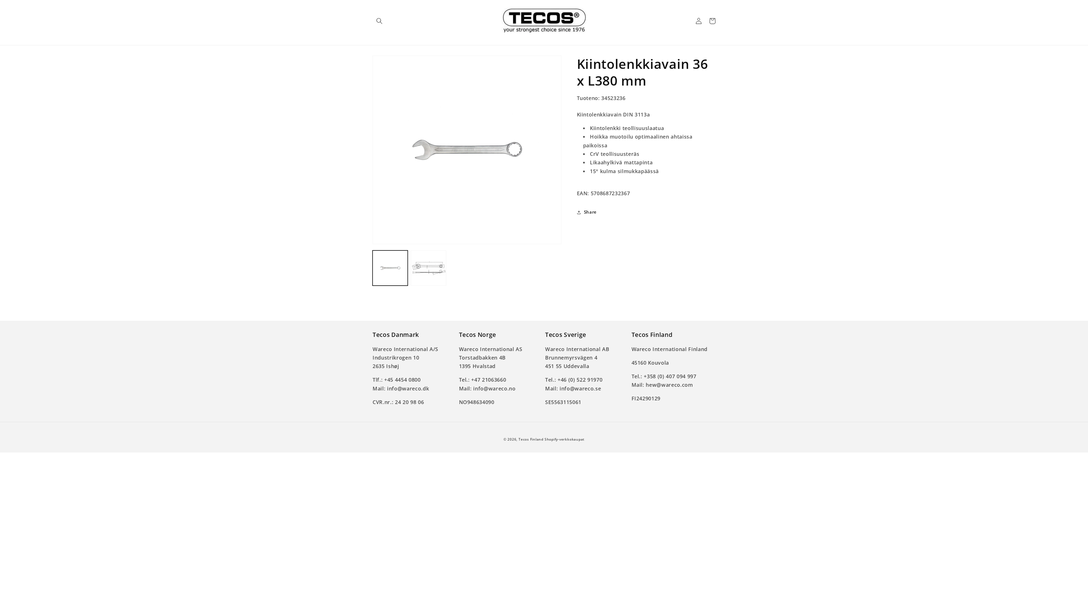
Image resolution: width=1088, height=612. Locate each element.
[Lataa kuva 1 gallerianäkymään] (390, 268)
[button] (379, 21)
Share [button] (590, 212)
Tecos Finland (530, 439)
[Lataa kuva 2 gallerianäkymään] (428, 268)
